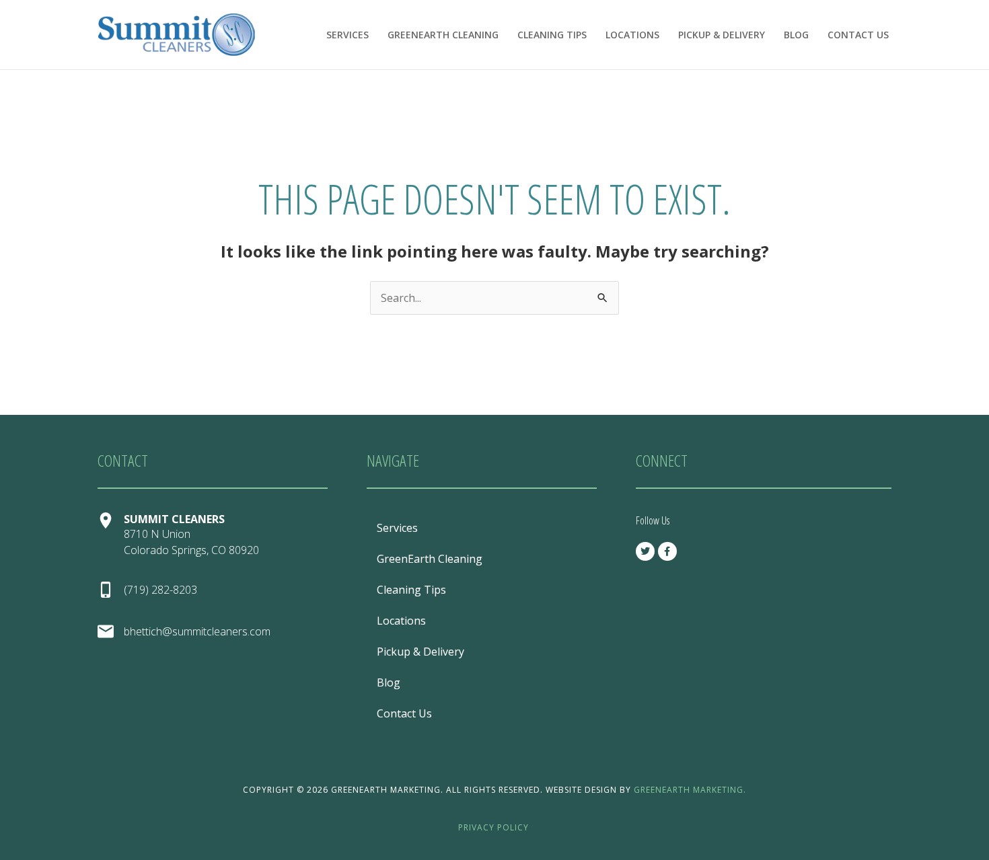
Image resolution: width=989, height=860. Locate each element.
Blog (796, 34)
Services (347, 34)
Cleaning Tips (552, 34)
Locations (632, 34)
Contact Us (858, 34)
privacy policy (495, 827)
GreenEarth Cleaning (443, 34)
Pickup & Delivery (721, 34)
